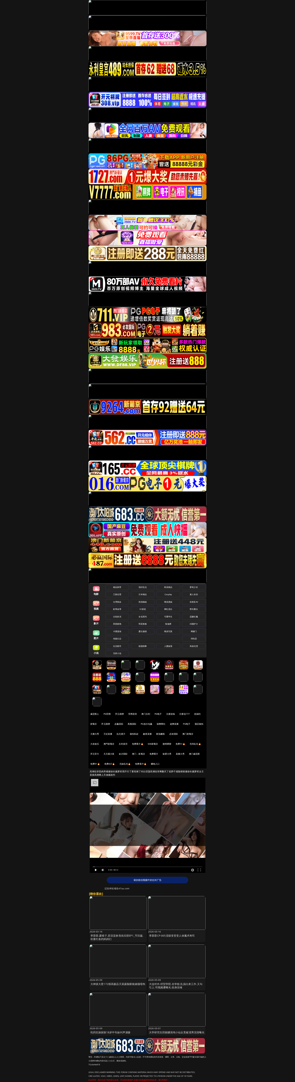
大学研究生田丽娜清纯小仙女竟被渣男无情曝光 (177, 1032)
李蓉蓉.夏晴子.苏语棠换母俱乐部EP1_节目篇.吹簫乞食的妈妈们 (117, 937)
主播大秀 (94, 733)
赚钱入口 (155, 763)
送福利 (197, 713)
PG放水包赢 (146, 723)
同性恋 (194, 638)
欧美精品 (168, 587)
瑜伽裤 (168, 623)
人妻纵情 (168, 646)
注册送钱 (170, 713)
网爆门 (194, 631)
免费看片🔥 (137, 743)
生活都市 (117, 646)
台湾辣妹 (117, 601)
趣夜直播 (147, 733)
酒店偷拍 (199, 723)
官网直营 (132, 713)
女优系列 (143, 616)
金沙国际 (123, 753)
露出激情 (143, 631)
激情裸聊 (167, 743)
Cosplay (168, 594)
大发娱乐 (94, 743)
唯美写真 (168, 631)
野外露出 (194, 609)
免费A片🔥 (109, 763)
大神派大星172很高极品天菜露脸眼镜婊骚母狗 (117, 984)
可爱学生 (168, 616)
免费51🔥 (180, 743)
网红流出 (168, 609)
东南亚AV (194, 601)
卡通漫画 (117, 631)
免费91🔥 (95, 763)
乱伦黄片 (121, 733)
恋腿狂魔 (194, 616)
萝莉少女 (194, 587)
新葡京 (93, 723)
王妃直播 (108, 733)
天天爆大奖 (109, 753)
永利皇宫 (123, 743)
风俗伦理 (194, 646)
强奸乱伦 (143, 587)
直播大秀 (180, 753)
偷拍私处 (134, 733)
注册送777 (184, 713)
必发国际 (173, 733)
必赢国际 (118, 723)
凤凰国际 (132, 723)
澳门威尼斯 (194, 753)
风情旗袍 (117, 623)
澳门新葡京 (187, 733)
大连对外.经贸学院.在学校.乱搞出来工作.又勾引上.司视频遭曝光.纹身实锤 (175, 985)
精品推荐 (117, 587)
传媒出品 (117, 638)
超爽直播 (174, 723)
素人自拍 (194, 594)
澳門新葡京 (109, 743)
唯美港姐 (168, 601)
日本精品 (143, 594)
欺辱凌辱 (117, 609)
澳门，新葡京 (138, 753)
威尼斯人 (94, 713)
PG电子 (158, 713)
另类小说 (117, 653)
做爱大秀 (167, 753)
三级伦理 (117, 594)
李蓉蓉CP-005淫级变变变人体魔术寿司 (172, 935)
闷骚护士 (194, 623)
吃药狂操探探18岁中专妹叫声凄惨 (110, 1032)
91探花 (143, 609)
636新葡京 (153, 743)
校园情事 (143, 646)
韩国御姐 (143, 601)
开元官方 (94, 753)
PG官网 (107, 713)
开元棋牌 (119, 713)
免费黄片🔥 (140, 763)
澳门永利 (145, 713)
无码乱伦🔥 (195, 743)
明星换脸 (143, 623)
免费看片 (153, 753)
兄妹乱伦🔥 (125, 763)
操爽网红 (161, 723)
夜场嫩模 (160, 733)
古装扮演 (117, 616)
